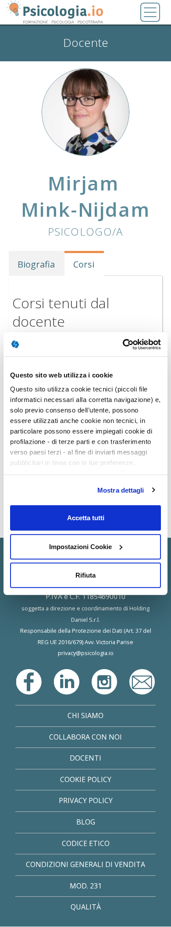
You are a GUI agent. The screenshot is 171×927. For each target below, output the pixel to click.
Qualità (86, 907)
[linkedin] (67, 681)
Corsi (83, 264)
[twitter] (105, 681)
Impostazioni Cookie (80, 546)
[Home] (55, 12)
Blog (85, 822)
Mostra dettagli (120, 489)
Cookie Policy (85, 779)
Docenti (85, 758)
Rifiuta (85, 575)
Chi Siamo (85, 715)
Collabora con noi (85, 737)
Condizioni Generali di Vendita (85, 864)
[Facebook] (29, 681)
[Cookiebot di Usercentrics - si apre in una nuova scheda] (123, 344)
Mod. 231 (86, 886)
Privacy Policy (86, 800)
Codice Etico (86, 843)
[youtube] (142, 681)
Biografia (36, 264)
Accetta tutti (85, 518)
